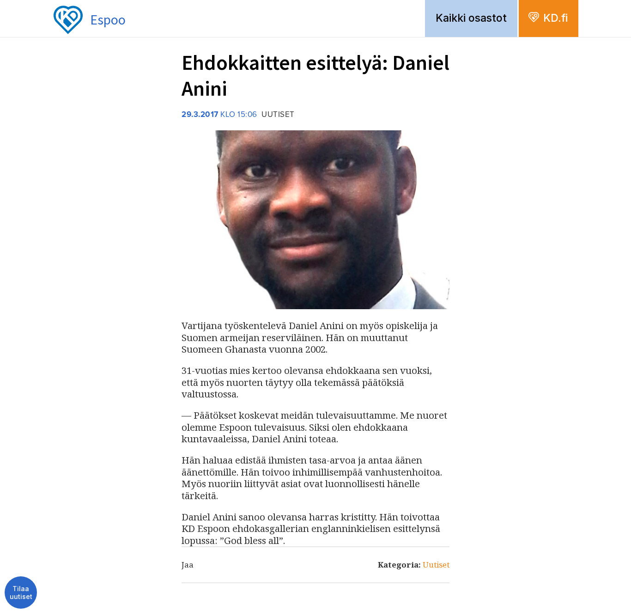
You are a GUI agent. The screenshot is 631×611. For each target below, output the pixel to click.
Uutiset (436, 564)
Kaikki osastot (471, 18)
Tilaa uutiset (21, 593)
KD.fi (555, 18)
